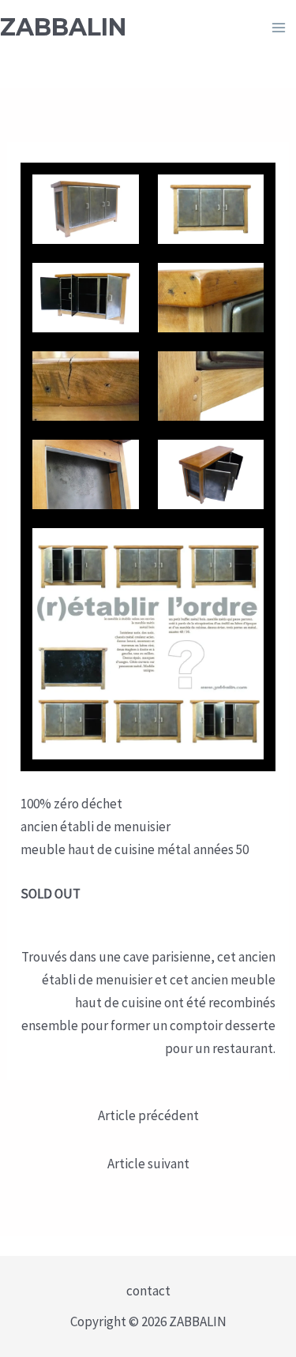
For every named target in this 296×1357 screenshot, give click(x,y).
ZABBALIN (63, 27)
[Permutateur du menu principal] (278, 27)
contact (148, 1290)
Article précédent (148, 1115)
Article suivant (148, 1163)
